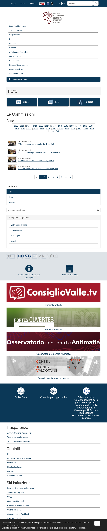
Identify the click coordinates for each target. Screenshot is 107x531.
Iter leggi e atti (15, 56)
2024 (28, 125)
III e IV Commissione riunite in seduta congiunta (38, 168)
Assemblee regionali (15, 492)
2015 (85, 125)
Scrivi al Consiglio (14, 475)
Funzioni (12, 43)
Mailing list (11, 462)
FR (63, 3)
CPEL (9, 496)
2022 (41, 125)
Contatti (32, 3)
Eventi (13, 241)
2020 (53, 125)
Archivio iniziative (16, 73)
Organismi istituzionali (18, 26)
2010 (35, 128)
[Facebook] (47, 3)
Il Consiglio (15, 235)
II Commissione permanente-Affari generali (36, 160)
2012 (23, 128)
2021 (47, 125)
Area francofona (14, 518)
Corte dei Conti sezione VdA (19, 505)
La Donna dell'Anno (19, 224)
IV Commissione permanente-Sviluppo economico (39, 152)
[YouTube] (41, 3)
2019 (60, 125)
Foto (26, 79)
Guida (22, 3)
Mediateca (17, 79)
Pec (8, 454)
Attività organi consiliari (18, 52)
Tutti (57, 131)
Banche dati (14, 60)
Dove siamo (12, 471)
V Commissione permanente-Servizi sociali (36, 144)
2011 (29, 128)
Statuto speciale (15, 30)
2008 (48, 128)
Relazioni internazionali (18, 65)
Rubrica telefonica (14, 467)
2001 (92, 128)
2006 (60, 128)
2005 (67, 128)
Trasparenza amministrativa (18, 441)
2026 (16, 125)
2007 (54, 128)
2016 (78, 125)
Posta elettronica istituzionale (19, 458)
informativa (22, 527)
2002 (86, 128)
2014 (91, 125)
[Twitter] (51, 3)
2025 (22, 125)
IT (60, 3)
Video (26, 101)
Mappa (13, 3)
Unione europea (14, 509)
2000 (51, 131)
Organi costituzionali (15, 501)
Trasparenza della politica (17, 437)
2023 (35, 125)
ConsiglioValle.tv (16, 69)
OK (97, 523)
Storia (11, 39)
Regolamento (14, 34)
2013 (17, 128)
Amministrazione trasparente (19, 432)
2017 (72, 125)
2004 (73, 128)
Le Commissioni (17, 230)
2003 (79, 128)
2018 (66, 125)
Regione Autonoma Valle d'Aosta (20, 488)
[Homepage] (53, 18)
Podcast (89, 101)
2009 (42, 128)
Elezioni (12, 47)
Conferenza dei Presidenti (18, 514)
